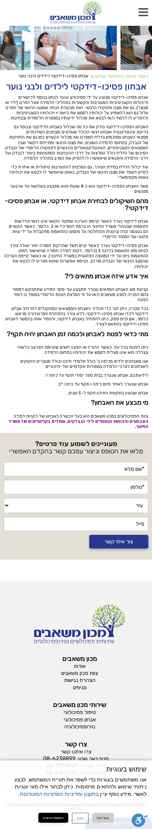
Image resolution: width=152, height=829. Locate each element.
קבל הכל (103, 818)
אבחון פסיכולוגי (80, 719)
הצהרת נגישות (80, 680)
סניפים (80, 687)
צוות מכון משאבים (79, 673)
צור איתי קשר (118, 542)
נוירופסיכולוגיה (79, 726)
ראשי (143, 76)
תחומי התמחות (122, 76)
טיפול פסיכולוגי (80, 712)
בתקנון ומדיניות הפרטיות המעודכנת (59, 794)
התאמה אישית (53, 818)
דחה (80, 818)
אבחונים (98, 76)
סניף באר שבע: (93, 759)
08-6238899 (59, 759)
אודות (80, 666)
